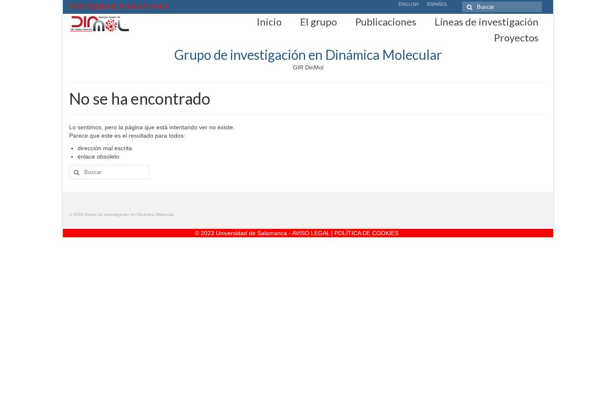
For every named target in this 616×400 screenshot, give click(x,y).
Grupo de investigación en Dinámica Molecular (308, 54)
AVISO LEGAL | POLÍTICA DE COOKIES (345, 233)
